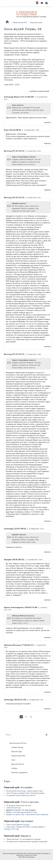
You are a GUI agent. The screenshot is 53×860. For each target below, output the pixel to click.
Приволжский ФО (20, 22)
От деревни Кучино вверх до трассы (20, 795)
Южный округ (16, 751)
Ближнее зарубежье (19, 772)
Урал (13, 760)
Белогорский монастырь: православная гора (24, 791)
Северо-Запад (17, 747)
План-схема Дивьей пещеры (17, 825)
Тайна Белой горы (13, 808)
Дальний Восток (17, 764)
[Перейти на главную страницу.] (7, 22)
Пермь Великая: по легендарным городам (23, 839)
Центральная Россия (17, 743)
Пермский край (36, 22)
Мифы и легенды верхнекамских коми (21, 812)
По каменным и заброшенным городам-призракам (26, 841)
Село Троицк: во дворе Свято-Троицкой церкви (25, 793)
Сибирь (14, 768)
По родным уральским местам (18, 805)
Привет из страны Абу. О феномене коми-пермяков (27, 814)
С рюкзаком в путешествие (26, 13)
